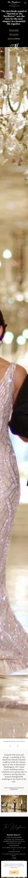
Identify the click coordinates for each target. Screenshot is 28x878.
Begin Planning (14, 30)
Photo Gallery (14, 34)
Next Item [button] (18, 747)
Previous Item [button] (10, 747)
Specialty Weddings (14, 38)
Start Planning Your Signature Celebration (14, 788)
